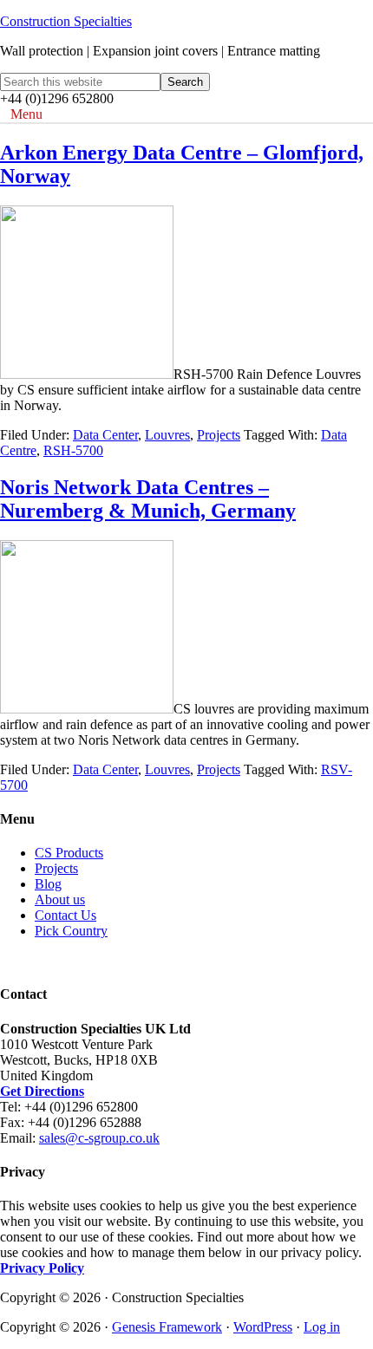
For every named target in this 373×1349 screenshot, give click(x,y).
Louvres (167, 434)
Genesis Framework (167, 1327)
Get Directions (42, 1091)
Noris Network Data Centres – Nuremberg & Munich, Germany (148, 499)
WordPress (262, 1327)
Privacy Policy (42, 1268)
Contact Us (65, 915)
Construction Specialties (66, 21)
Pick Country (71, 930)
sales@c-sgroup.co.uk (99, 1138)
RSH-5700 (73, 450)
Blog (48, 884)
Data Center (105, 434)
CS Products (69, 852)
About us (60, 899)
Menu (26, 114)
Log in (322, 1327)
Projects (218, 434)
